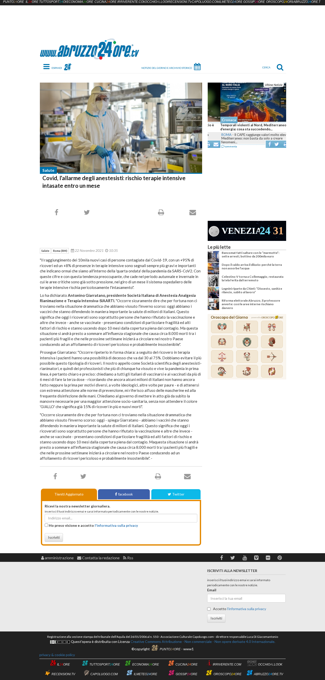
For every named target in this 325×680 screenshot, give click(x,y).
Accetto (239, 609)
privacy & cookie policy (57, 655)
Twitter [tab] (178, 494)
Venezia (241, 231)
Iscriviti (54, 537)
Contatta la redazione (100, 557)
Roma (214, 135)
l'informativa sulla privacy (116, 525)
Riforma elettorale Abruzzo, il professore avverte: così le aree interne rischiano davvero (251, 304)
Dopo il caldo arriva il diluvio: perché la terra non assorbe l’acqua (252, 266)
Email (211, 590)
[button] (221, 557)
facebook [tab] (125, 494)
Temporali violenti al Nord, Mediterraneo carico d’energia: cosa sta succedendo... (246, 127)
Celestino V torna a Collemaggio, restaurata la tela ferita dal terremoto (252, 278)
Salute (48, 170)
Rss (129, 557)
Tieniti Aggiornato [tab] (69, 494)
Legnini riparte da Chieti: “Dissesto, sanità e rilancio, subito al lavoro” (252, 290)
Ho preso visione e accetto (93, 525)
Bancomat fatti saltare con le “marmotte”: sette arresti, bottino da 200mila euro (250, 254)
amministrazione (59, 557)
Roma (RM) (60, 250)
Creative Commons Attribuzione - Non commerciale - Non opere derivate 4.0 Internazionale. (202, 641)
